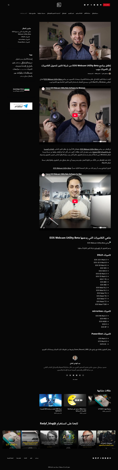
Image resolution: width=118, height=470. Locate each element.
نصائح (26, 76)
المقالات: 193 (75, 379)
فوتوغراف (18, 66)
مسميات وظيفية (41, 13)
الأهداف (25, 458)
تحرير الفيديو (71, 13)
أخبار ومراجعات (23, 13)
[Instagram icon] (73, 375)
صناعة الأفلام (87, 13)
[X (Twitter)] (84, 4)
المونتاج (21, 59)
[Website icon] (80, 375)
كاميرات (97, 248)
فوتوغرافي (64, 13)
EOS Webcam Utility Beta (53, 79)
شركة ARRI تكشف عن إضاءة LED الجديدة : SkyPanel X (51, 410)
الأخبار (26, 59)
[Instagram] (94, 4)
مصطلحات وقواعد (24, 73)
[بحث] (8, 4)
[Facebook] (100, 4)
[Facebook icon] (83, 375)
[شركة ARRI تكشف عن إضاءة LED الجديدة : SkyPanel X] (50, 400)
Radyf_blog (47, 423)
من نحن (36, 458)
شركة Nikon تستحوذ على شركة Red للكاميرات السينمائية (77, 410)
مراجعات (16, 69)
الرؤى (31, 458)
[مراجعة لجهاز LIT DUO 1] (100, 400)
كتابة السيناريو (79, 13)
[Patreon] (88, 4)
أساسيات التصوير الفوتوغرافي (53, 13)
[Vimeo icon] (67, 375)
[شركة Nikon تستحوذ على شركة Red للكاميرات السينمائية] (75, 400)
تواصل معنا (106, 5)
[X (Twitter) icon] (76, 375)
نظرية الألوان (22, 76)
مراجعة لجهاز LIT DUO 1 (104, 409)
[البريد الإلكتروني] (93, 458)
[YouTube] (97, 4)
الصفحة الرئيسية (10, 458)
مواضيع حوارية (32, 13)
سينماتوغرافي (95, 13)
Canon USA (97, 152)
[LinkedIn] (95, 458)
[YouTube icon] (70, 375)
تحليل (18, 59)
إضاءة (30, 59)
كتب (20, 69)
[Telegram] (91, 4)
